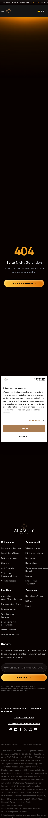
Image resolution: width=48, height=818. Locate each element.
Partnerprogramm (9, 558)
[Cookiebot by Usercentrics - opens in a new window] (34, 379)
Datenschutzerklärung (11, 604)
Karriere (28, 576)
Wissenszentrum (32, 548)
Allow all (24, 428)
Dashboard (30, 558)
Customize (22, 436)
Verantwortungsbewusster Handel (36, 569)
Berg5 (28, 606)
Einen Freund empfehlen (31, 582)
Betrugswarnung (8, 609)
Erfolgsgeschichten (34, 553)
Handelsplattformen (34, 596)
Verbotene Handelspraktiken (9, 574)
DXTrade (29, 601)
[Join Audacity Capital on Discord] (10, 729)
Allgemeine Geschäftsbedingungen (11, 597)
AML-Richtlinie (7, 568)
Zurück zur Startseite (22, 283)
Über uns (5, 563)
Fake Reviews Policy (10, 634)
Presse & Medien (8, 629)
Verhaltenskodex (8, 581)
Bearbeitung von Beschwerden (8, 623)
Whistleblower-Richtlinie (8, 615)
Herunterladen (31, 563)
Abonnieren (22, 677)
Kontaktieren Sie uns (10, 553)
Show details (34, 421)
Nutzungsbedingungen (11, 548)
